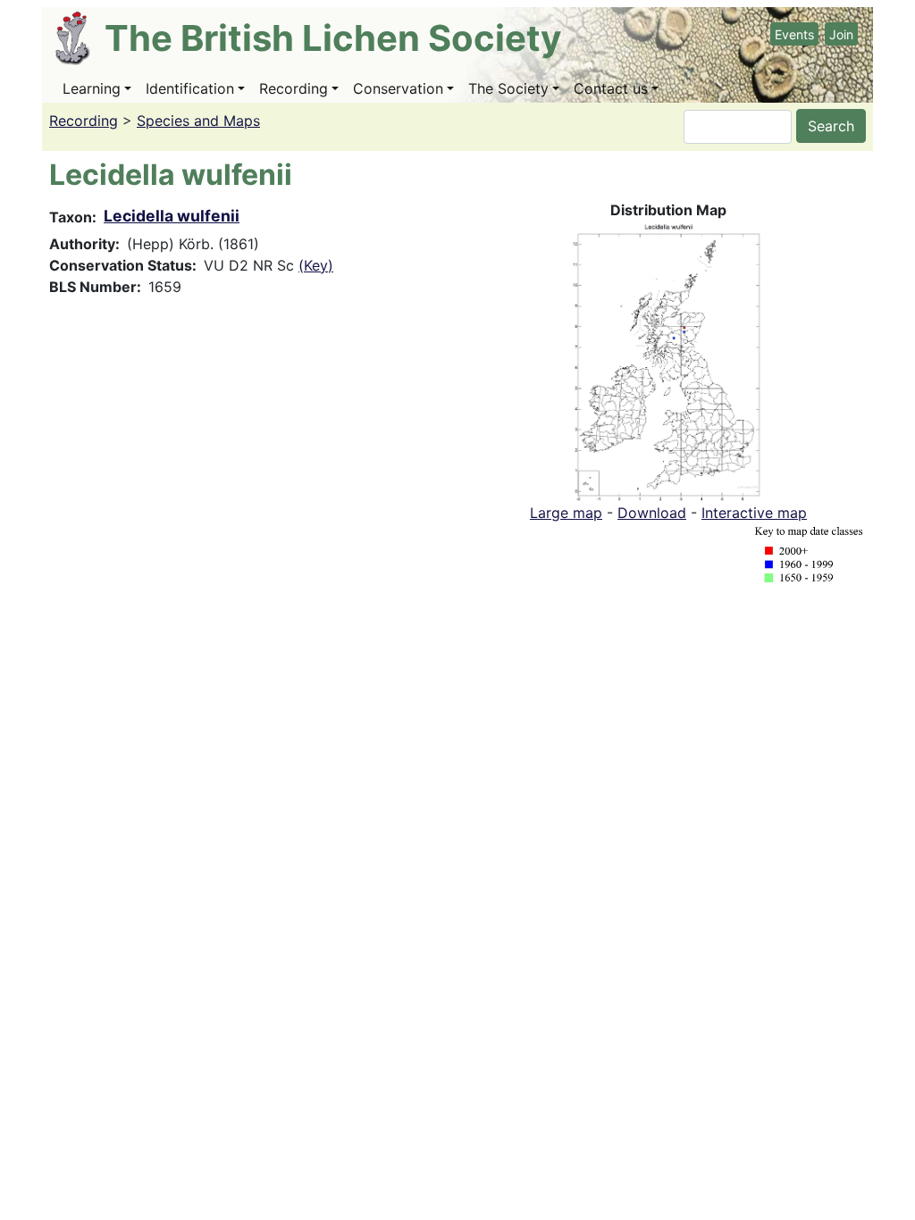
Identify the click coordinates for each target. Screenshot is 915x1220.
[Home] (80, 38)
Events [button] (794, 34)
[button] (669, 360)
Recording (293, 88)
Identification (190, 88)
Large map (566, 513)
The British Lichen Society (333, 38)
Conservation (398, 88)
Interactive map (754, 513)
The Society (508, 88)
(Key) (315, 265)
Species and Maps (198, 121)
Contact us (611, 88)
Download (651, 513)
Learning (92, 88)
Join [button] (841, 34)
